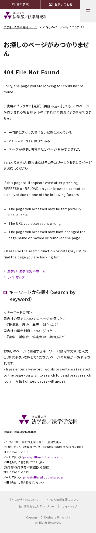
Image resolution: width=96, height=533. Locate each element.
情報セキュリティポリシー (39, 506)
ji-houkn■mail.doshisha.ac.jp (43, 477)
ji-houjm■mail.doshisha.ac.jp (43, 457)
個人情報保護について (64, 499)
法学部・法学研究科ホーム (20, 27)
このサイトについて (26, 499)
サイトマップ (16, 277)
